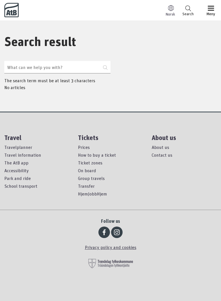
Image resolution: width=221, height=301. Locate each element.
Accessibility (16, 170)
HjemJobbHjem (92, 194)
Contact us (162, 155)
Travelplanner (18, 147)
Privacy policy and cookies (110, 247)
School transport (20, 186)
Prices (84, 147)
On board (87, 170)
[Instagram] (117, 232)
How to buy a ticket (97, 155)
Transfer (86, 186)
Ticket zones (90, 163)
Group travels (91, 178)
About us (160, 147)
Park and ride (17, 178)
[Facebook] (104, 232)
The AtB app (16, 163)
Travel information (22, 155)
